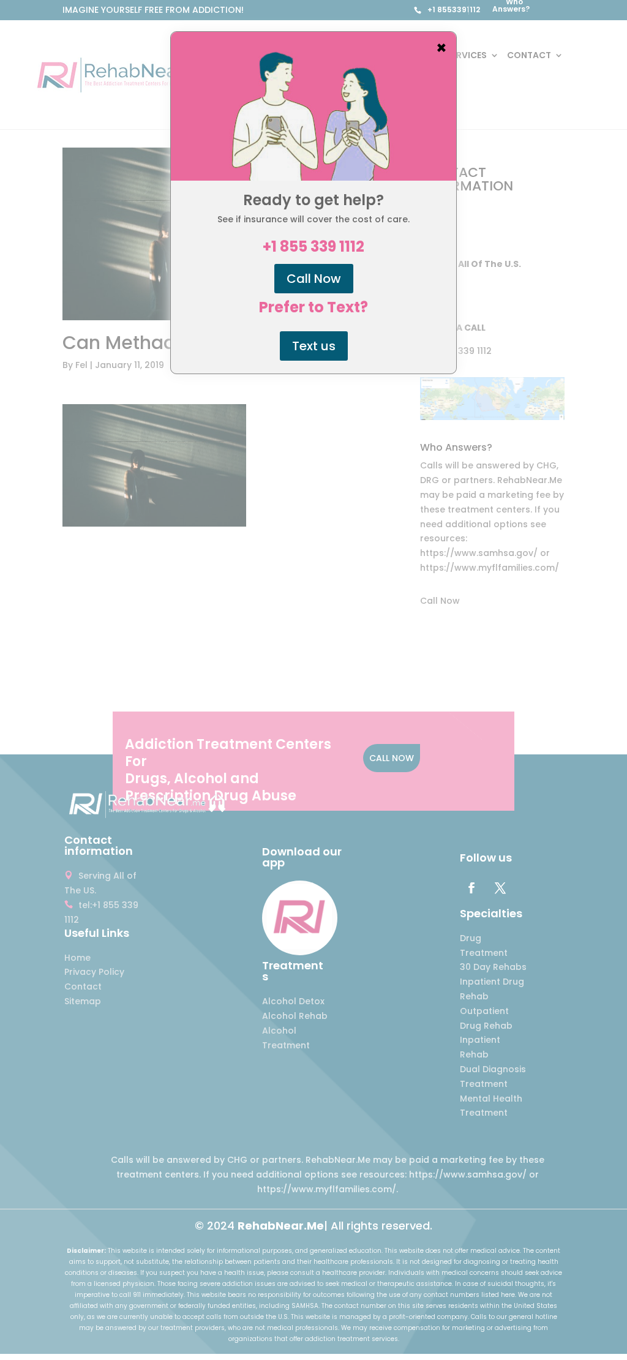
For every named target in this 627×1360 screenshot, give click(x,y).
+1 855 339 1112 (313, 246)
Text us (314, 346)
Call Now (314, 278)
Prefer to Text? (313, 307)
